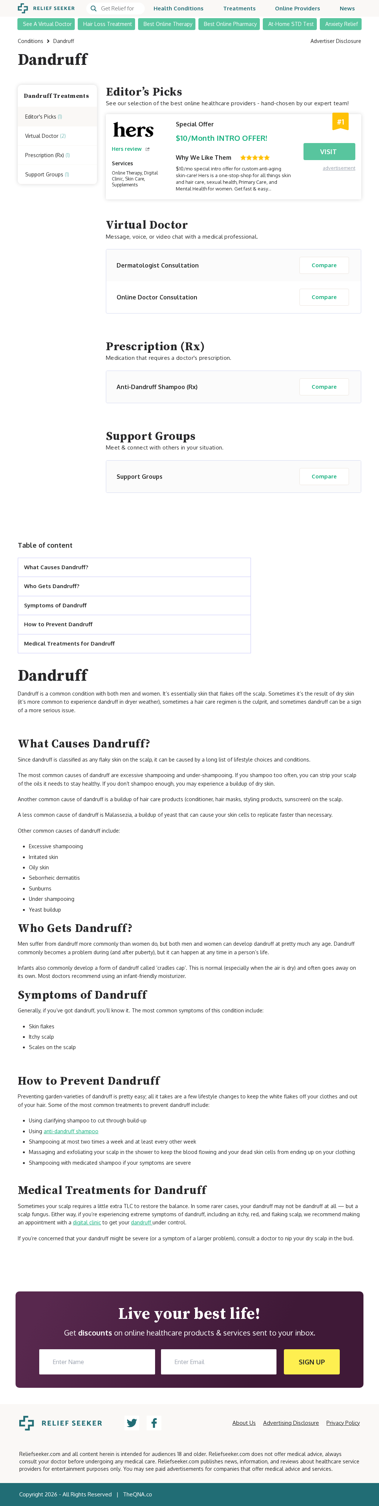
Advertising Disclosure (291, 1422)
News (347, 8)
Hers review (127, 149)
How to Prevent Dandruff (58, 624)
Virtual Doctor (45, 136)
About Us (244, 1422)
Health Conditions (179, 8)
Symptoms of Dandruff (55, 605)
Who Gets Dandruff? (51, 586)
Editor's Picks (43, 116)
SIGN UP (312, 1362)
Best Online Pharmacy (230, 24)
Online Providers (297, 8)
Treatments (239, 8)
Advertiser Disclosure (336, 41)
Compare (324, 265)
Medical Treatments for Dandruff (69, 643)
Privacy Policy (343, 1422)
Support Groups (47, 174)
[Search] (115, 8)
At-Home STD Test (291, 24)
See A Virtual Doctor (47, 24)
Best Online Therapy (168, 24)
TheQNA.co (137, 1494)
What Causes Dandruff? (56, 567)
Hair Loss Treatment (107, 24)
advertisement (339, 168)
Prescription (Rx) (47, 155)
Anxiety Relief (341, 24)
